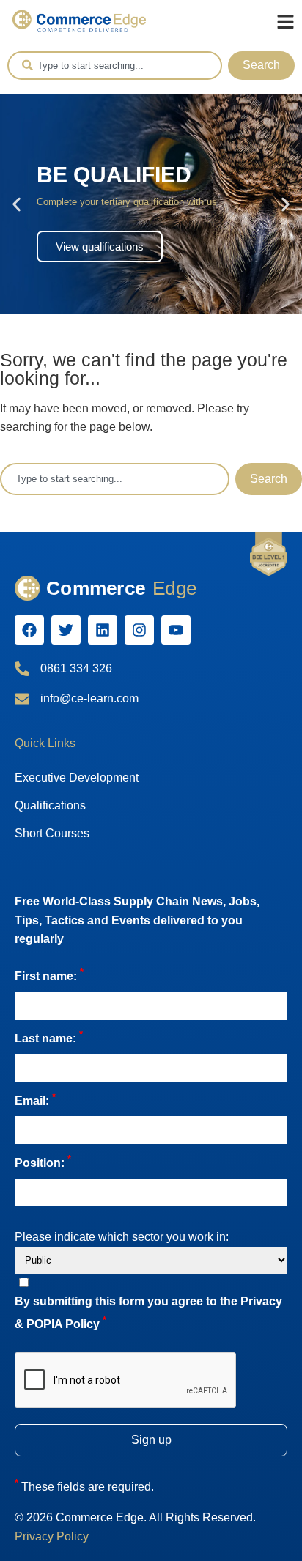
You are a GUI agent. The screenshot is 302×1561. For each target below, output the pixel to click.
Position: (43, 1161)
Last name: (49, 1037)
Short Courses (52, 833)
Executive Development (77, 777)
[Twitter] (66, 630)
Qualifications (50, 805)
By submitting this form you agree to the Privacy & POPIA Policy (148, 1312)
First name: (49, 974)
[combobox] (114, 65)
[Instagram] (139, 630)
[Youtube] (176, 630)
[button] (16, 204)
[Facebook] (29, 630)
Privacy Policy (52, 1536)
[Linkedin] (102, 630)
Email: (35, 1099)
